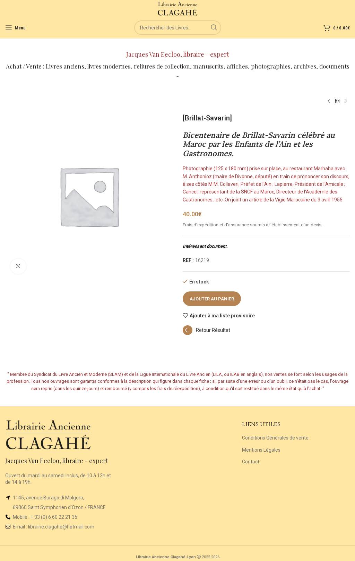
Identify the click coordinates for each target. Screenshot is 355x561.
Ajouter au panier (212, 298)
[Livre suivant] (345, 101)
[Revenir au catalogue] (337, 101)
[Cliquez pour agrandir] (18, 266)
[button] (206, 333)
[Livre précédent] (329, 101)
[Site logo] (177, 8)
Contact (250, 461)
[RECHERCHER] (214, 27)
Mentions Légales (261, 450)
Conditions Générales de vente (275, 438)
